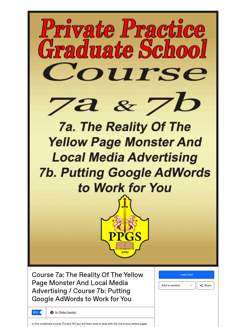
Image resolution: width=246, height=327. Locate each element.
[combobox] (177, 285)
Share (207, 285)
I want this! (186, 274)
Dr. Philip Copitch (65, 312)
